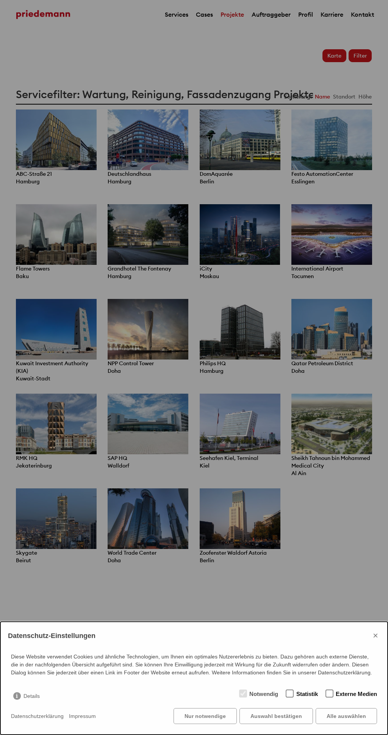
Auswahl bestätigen (276, 716)
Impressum (82, 716)
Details (31, 696)
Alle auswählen (346, 716)
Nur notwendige (205, 716)
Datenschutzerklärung (37, 716)
